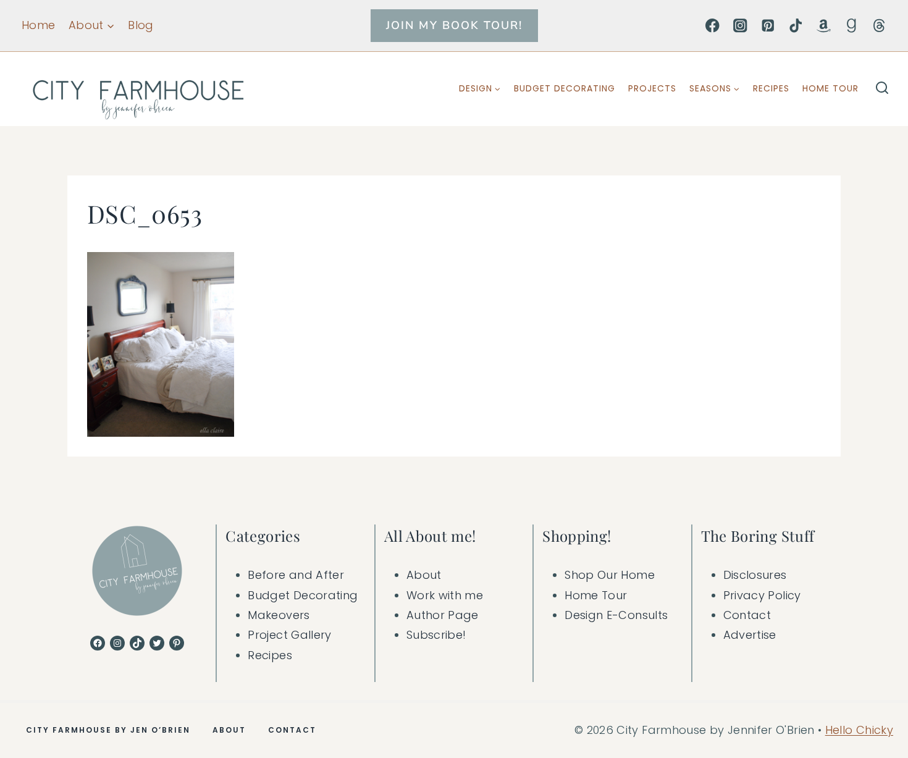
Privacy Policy (762, 595)
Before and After (296, 575)
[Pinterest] (768, 26)
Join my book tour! (454, 25)
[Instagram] (740, 26)
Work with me (444, 595)
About (424, 575)
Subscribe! (436, 634)
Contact (747, 615)
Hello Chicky (859, 730)
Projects (652, 88)
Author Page (442, 615)
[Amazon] (824, 26)
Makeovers (278, 615)
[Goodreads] (851, 26)
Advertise (749, 634)
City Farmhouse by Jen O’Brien (108, 730)
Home (38, 25)
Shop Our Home (610, 575)
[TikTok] (796, 26)
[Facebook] (712, 26)
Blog (140, 25)
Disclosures (755, 575)
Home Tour (830, 88)
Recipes (771, 88)
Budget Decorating (564, 88)
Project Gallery (289, 634)
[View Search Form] (882, 89)
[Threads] (879, 26)
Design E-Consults (616, 615)
